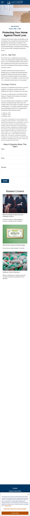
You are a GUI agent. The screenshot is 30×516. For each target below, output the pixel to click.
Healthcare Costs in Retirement (11, 272)
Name (2, 149)
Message (3, 167)
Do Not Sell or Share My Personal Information (15, 508)
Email (2, 158)
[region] (15, 504)
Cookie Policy (8, 505)
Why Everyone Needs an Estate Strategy (14, 245)
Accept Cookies (15, 513)
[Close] (28, 494)
